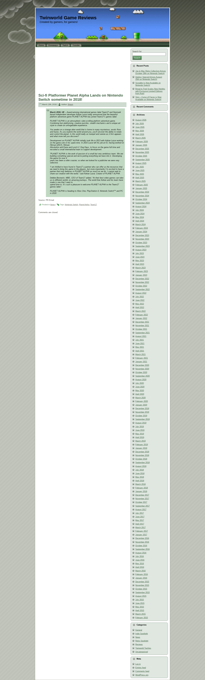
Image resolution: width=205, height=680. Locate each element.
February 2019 (141, 444)
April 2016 (139, 567)
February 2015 (141, 618)
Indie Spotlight (141, 634)
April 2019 (139, 437)
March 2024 (140, 224)
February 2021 (141, 358)
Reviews (139, 644)
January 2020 (141, 405)
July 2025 (139, 167)
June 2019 (139, 430)
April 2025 (139, 178)
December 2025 (142, 149)
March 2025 (140, 181)
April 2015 (139, 610)
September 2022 (142, 289)
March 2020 (140, 398)
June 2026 (139, 127)
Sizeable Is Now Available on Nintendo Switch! (148, 84)
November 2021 (142, 325)
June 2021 (139, 343)
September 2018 (142, 462)
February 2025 (141, 185)
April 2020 (139, 394)
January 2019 (141, 448)
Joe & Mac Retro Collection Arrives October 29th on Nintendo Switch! (150, 72)
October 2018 (141, 459)
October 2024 (141, 199)
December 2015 (142, 582)
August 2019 (140, 423)
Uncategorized (141, 652)
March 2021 (140, 354)
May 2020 (139, 390)
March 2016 (140, 571)
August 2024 (140, 206)
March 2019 (140, 441)
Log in (138, 664)
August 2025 (140, 163)
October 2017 (141, 502)
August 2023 (140, 250)
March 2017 (140, 527)
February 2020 (141, 401)
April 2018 (139, 481)
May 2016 (139, 563)
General (138, 630)
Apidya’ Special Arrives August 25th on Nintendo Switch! (148, 78)
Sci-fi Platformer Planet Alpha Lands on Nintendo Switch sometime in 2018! (80, 97)
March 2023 (140, 268)
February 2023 (141, 271)
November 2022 (142, 282)
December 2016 (142, 538)
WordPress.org (141, 675)
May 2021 (139, 347)
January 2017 (141, 535)
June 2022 (139, 300)
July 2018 (139, 470)
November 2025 (142, 152)
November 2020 (142, 369)
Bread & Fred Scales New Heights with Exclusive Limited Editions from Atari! (150, 91)
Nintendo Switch (71, 205)
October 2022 (141, 286)
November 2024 (142, 196)
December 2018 (142, 452)
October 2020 (141, 372)
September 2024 (142, 203)
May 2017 (139, 520)
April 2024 (139, 221)
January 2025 (141, 188)
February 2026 (141, 141)
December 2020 (142, 365)
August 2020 (140, 379)
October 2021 (141, 329)
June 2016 (139, 560)
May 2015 (139, 607)
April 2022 (139, 307)
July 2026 (139, 123)
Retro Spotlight (141, 641)
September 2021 (142, 333)
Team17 (93, 205)
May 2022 (139, 304)
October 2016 (141, 546)
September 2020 (142, 376)
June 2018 (139, 473)
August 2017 (140, 509)
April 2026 (139, 134)
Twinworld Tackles (143, 648)
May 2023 (139, 260)
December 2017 (142, 495)
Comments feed (142, 671)
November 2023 (142, 239)
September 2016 (142, 549)
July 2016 (139, 556)
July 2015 (139, 600)
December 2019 (142, 408)
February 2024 (141, 228)
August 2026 (140, 120)
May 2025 (139, 174)
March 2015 (140, 614)
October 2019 (141, 416)
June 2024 (139, 214)
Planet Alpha (84, 205)
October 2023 (141, 242)
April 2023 (139, 264)
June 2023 (139, 257)
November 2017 (142, 498)
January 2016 (141, 578)
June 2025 (139, 170)
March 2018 (140, 484)
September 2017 (142, 506)
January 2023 (141, 275)
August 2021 (140, 336)
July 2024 (139, 210)
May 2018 (139, 477)
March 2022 (140, 311)
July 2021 (139, 340)
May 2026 (139, 131)
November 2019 (142, 412)
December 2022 (142, 279)
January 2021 (141, 362)
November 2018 (142, 455)
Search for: (137, 51)
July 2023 (139, 253)
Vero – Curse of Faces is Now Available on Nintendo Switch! (148, 98)
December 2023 (142, 235)
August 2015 (140, 596)
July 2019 (139, 426)
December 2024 (142, 192)
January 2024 (141, 232)
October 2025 (141, 156)
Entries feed (140, 668)
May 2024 (139, 217)
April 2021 (139, 351)
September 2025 (142, 160)
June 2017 (139, 517)
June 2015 (139, 603)
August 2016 (140, 553)
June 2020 (139, 387)
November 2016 (142, 542)
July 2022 (139, 297)
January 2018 (141, 491)
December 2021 (142, 322)
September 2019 (142, 419)
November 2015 (142, 585)
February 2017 (141, 531)
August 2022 (140, 293)
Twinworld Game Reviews (68, 17)
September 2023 (142, 246)
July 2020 (139, 383)
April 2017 (139, 524)
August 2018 (140, 466)
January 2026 (141, 145)
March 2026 (140, 138)
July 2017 (139, 513)
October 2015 (141, 589)
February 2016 (141, 574)
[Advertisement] (82, 69)
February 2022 (141, 315)
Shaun (70, 104)
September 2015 (142, 592)
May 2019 (139, 434)
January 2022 (141, 318)
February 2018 (141, 488)
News (52, 205)
